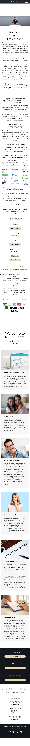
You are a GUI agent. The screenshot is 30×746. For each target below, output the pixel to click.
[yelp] (17, 732)
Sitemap (18, 728)
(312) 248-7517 (15, 240)
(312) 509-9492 (15, 224)
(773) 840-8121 (15, 256)
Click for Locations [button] (15, 656)
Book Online (15, 228)
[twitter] (13, 732)
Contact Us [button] (15, 680)
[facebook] (9, 732)
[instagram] (20, 732)
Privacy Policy (13, 728)
